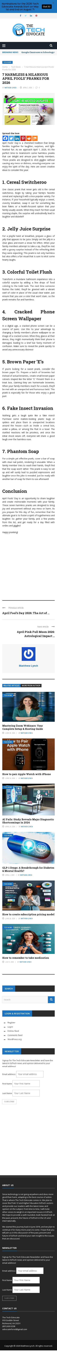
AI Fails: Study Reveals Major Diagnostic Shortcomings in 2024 (28, 821)
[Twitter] (11, 138)
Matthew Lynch (10, 88)
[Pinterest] (23, 138)
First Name (7, 1083)
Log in (10, 1026)
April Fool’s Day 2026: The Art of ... (25, 613)
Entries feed (13, 1031)
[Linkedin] (17, 138)
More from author (31, 685)
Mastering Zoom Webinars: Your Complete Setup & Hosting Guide (22, 727)
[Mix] (35, 138)
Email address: (9, 1074)
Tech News (7, 62)
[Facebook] (5, 138)
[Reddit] (29, 138)
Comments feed (15, 1035)
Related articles (11, 685)
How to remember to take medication (25, 957)
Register (11, 1022)
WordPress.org (14, 1039)
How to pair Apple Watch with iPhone (26, 774)
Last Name (7, 1093)
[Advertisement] (28, 565)
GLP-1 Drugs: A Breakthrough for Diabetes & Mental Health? (28, 869)
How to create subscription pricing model (28, 914)
